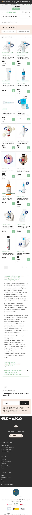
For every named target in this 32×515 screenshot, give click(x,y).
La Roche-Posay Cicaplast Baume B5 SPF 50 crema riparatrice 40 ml (8, 86)
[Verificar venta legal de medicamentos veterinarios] (9, 508)
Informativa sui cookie (6, 449)
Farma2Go (3, 22)
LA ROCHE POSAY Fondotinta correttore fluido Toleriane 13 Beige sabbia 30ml (23, 170)
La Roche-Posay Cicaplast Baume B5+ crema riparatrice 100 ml (8, 58)
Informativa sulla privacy (7, 447)
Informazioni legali (5, 451)
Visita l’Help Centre (15, 435)
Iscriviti (24, 403)
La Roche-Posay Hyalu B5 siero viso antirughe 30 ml (23, 86)
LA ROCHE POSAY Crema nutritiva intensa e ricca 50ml (7, 227)
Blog (2, 468)
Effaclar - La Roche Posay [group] (8, 31)
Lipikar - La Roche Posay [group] (23, 31)
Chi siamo (3, 459)
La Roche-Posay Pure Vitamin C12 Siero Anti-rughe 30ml (7, 199)
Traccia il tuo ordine (6, 477)
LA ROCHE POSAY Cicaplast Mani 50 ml (23, 254)
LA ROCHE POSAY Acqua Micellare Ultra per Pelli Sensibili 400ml (22, 199)
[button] (19, 12)
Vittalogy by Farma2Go (7, 484)
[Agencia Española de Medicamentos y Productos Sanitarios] (9, 504)
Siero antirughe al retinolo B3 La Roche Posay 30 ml (8, 142)
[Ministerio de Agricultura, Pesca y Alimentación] (16, 508)
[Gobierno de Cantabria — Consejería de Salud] (22, 508)
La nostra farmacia (6, 461)
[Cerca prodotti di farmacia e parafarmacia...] (29, 16)
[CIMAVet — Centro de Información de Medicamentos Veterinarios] (22, 504)
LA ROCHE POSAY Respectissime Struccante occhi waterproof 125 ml (23, 114)
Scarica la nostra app (6, 482)
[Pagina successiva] (26, 267)
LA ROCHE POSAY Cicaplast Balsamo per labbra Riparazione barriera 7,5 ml (8, 114)
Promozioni (4, 463)
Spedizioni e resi (5, 445)
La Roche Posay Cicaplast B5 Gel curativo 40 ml (23, 142)
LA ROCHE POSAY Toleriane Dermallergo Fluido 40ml (23, 227)
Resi (2, 479)
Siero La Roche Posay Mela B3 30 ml (8, 170)
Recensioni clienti (5, 466)
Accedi (2, 475)
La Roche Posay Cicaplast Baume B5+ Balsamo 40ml (23, 58)
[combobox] (16, 16)
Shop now (16, 8)
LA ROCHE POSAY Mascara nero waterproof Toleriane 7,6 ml (8, 254)
